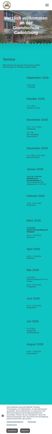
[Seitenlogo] (7, 5)
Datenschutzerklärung (15, 422)
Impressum (32, 422)
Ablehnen (25, 431)
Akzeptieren (12, 431)
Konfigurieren (12, 425)
